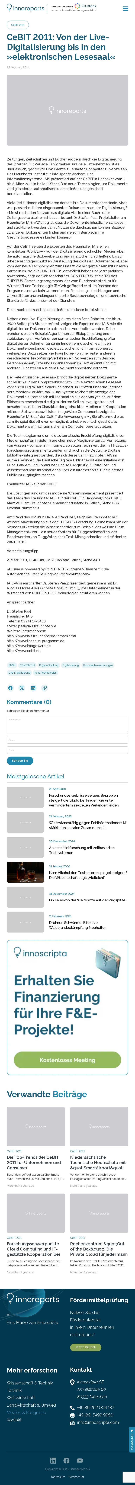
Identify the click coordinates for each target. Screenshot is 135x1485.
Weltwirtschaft (21, 1397)
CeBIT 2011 (17, 25)
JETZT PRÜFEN (85, 1347)
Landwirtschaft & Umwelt (31, 1405)
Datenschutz (77, 1477)
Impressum (58, 1477)
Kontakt (14, 1419)
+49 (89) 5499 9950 (95, 1415)
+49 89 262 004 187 (95, 1407)
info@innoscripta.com (98, 1422)
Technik (14, 1390)
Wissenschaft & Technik (30, 1383)
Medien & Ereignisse (26, 1412)
